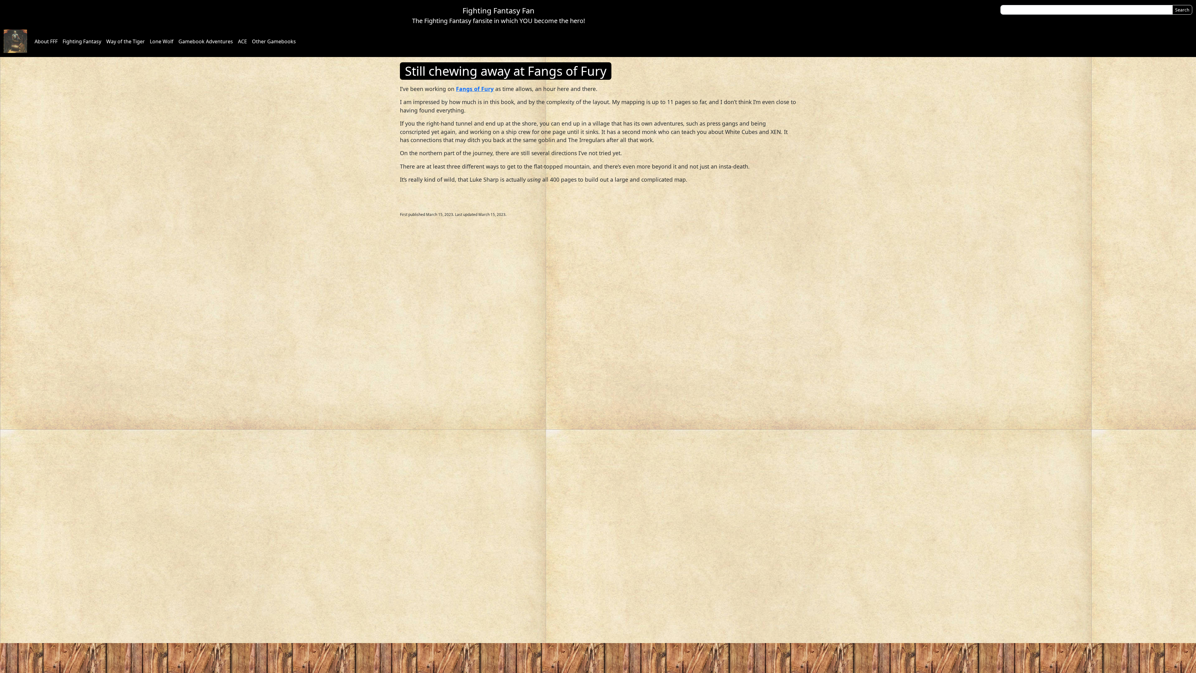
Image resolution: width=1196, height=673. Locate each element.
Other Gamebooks (274, 41)
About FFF (46, 41)
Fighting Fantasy (82, 41)
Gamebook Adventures (205, 41)
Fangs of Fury (475, 89)
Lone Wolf (161, 41)
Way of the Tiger (125, 41)
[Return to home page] (15, 41)
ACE (242, 41)
